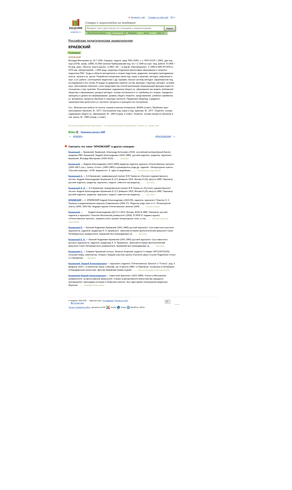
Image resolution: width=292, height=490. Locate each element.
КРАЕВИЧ (77, 136)
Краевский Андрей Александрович (87, 275)
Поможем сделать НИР (93, 132)
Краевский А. (75, 176)
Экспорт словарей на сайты (79, 307)
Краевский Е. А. (76, 239)
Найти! (169, 28)
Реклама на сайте (121, 301)
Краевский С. (75, 251)
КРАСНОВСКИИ (163, 136)
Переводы (132, 33)
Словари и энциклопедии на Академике (110, 22)
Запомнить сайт (138, 17)
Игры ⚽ (160, 33)
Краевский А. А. (76, 188)
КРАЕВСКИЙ (74, 200)
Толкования (118, 33)
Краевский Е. (75, 227)
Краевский (74, 152)
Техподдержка (108, 301)
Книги (146, 33)
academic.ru (76, 32)
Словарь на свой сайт (158, 17)
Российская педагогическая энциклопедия (97, 33)
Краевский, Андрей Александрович (87, 263)
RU (172, 17)
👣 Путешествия (77, 303)
